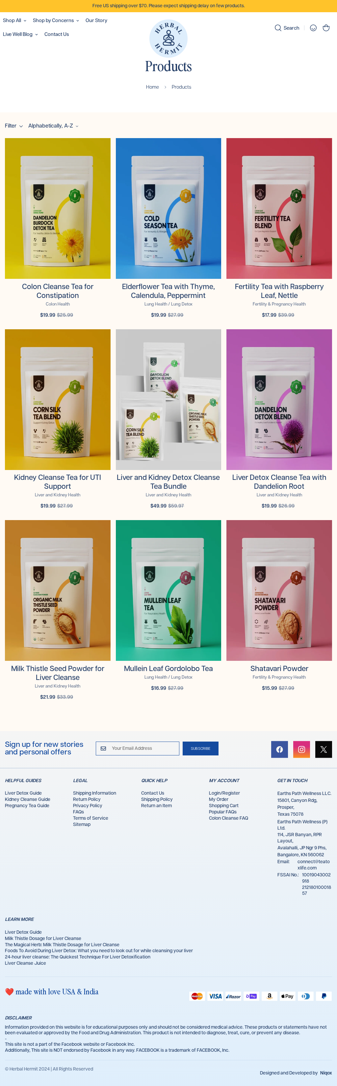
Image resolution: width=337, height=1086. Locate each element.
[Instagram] (301, 749)
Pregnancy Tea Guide (27, 806)
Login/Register (224, 793)
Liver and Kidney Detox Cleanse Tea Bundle (168, 482)
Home (152, 87)
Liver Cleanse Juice (25, 963)
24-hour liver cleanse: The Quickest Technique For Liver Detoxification (77, 957)
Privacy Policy (87, 806)
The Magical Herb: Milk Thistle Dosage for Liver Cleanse (62, 945)
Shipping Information (94, 793)
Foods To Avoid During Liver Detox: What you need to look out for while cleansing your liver (99, 951)
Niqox (326, 1073)
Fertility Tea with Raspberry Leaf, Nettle (279, 291)
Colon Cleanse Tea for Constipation (57, 291)
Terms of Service (90, 818)
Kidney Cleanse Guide (27, 799)
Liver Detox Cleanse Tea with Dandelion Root (279, 482)
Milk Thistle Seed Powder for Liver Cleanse (57, 673)
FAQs (78, 812)
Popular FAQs (223, 812)
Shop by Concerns (53, 20)
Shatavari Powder (279, 669)
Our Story (96, 20)
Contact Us (56, 34)
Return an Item (156, 806)
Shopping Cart (224, 806)
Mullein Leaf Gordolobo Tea (168, 669)
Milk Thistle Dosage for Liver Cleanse (43, 938)
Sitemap (82, 824)
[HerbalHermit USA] (168, 39)
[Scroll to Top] (324, 1050)
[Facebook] (279, 749)
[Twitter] (323, 749)
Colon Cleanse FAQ (228, 818)
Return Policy (87, 799)
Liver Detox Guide (23, 793)
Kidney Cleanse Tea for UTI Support (57, 482)
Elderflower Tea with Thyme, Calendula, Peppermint (168, 291)
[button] (326, 28)
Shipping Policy (157, 799)
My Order (218, 799)
